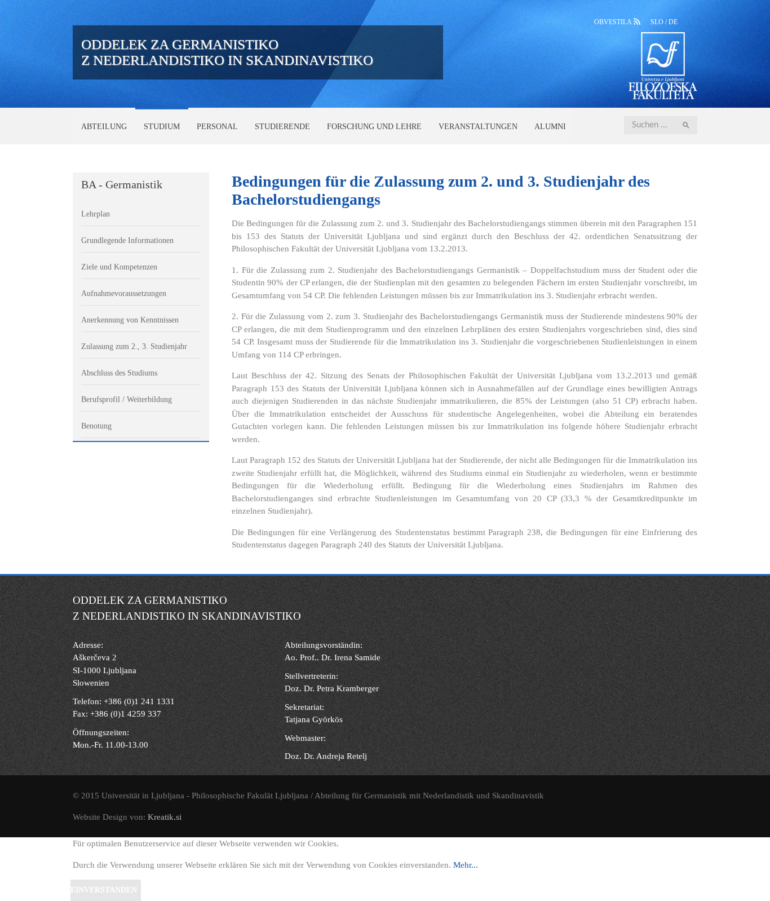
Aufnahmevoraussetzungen (123, 293)
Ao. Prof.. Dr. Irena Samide (332, 657)
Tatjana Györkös (314, 719)
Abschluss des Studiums (119, 373)
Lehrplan (95, 214)
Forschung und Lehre (374, 126)
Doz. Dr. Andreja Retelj (326, 756)
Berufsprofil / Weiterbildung (126, 399)
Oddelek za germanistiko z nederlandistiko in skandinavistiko (227, 52)
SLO (657, 22)
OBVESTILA (614, 22)
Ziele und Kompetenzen (119, 267)
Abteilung (104, 126)
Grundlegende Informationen (127, 240)
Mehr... (465, 864)
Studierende (282, 126)
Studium (162, 126)
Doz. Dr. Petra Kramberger (332, 688)
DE (673, 22)
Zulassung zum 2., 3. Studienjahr (134, 346)
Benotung (96, 426)
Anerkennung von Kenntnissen (130, 320)
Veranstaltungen (478, 126)
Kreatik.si (165, 817)
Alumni (550, 126)
